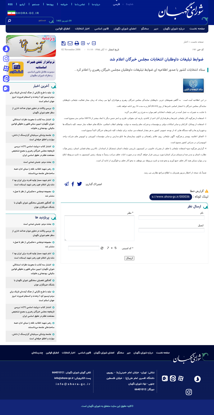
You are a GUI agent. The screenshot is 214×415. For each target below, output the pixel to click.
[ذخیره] (63, 43)
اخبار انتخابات (82, 29)
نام (201, 212)
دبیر (156, 29)
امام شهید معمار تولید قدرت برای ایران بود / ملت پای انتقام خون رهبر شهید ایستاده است (33, 182)
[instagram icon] (6, 59)
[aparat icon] (6, 69)
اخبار (186, 41)
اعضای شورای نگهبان (125, 29)
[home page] (181, 12)
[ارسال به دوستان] (70, 43)
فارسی (116, 4)
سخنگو (145, 29)
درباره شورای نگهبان (174, 29)
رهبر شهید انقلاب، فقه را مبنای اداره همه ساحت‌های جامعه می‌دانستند (34, 171)
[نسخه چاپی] (77, 43)
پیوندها (50, 4)
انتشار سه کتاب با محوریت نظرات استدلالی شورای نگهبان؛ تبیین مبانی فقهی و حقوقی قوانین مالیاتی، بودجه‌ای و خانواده (32, 124)
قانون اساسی (101, 29)
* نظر (130, 212)
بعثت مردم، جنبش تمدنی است (37, 162)
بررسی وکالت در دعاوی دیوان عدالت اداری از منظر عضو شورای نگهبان (33, 110)
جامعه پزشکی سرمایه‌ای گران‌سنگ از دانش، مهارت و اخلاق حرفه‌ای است (33, 137)
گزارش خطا (197, 191)
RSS (10, 4)
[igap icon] (6, 89)
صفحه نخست (197, 29)
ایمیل (200, 225)
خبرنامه (64, 4)
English (129, 4)
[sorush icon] (6, 49)
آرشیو (22, 4)
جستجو (35, 4)
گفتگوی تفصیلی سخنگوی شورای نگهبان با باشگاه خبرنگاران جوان (34, 205)
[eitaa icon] (6, 79)
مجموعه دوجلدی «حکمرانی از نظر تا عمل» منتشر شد (33, 194)
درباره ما (96, 4)
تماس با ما (80, 4)
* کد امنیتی (127, 248)
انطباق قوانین (62, 29)
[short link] (170, 197)
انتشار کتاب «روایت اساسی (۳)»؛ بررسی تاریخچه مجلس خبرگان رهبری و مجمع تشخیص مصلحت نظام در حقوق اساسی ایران (33, 151)
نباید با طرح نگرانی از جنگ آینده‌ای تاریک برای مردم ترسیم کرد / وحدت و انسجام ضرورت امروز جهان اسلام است (32, 97)
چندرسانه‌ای (37, 353)
